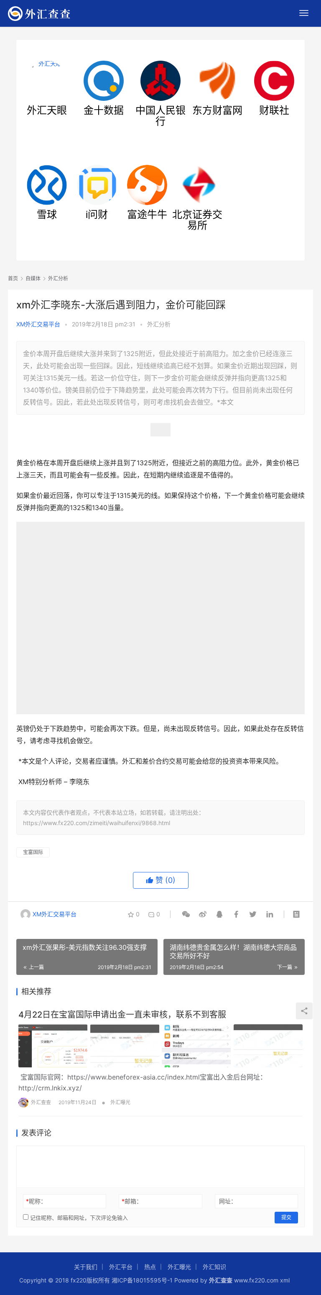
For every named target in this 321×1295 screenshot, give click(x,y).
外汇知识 (214, 1266)
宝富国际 (33, 852)
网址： (228, 1201)
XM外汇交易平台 (38, 324)
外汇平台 (120, 1266)
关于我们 (85, 1266)
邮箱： (132, 1201)
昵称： (36, 1201)
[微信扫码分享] (186, 914)
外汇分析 (159, 324)
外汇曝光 (120, 1102)
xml (285, 1280)
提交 (286, 1217)
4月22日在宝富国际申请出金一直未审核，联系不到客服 (122, 1015)
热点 (150, 1266)
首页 (13, 278)
